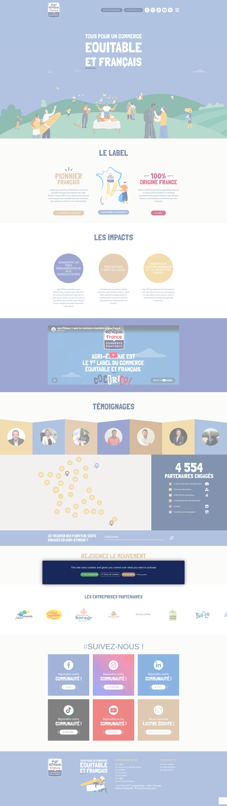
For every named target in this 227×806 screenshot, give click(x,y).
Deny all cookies (111, 574)
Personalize (128, 574)
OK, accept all (90, 574)
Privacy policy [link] (142, 574)
